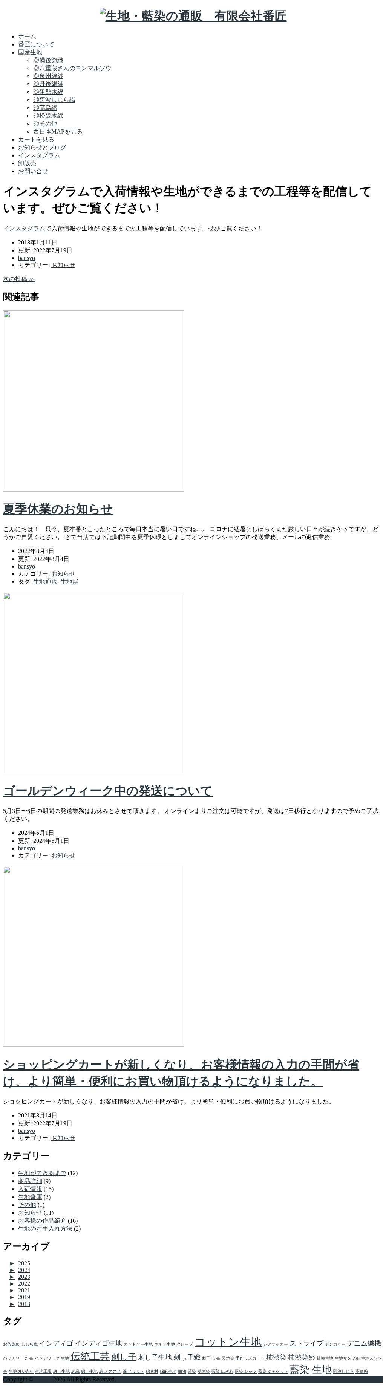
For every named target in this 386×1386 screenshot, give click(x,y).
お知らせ (63, 265)
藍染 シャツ (246, 1371)
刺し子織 (187, 1357)
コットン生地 (228, 1342)
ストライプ (306, 1343)
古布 (216, 1358)
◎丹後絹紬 (48, 84)
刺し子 (123, 1356)
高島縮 (361, 1371)
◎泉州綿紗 (48, 76)
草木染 (204, 1371)
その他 (27, 1205)
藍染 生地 (311, 1369)
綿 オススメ (110, 1371)
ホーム (27, 36)
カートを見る (36, 139)
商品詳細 (30, 1181)
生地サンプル (347, 1358)
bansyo (43, 1379)
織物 (182, 1371)
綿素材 (152, 1371)
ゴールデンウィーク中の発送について (108, 790)
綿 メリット (133, 1371)
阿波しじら (343, 1371)
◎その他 (45, 123)
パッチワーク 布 (18, 1358)
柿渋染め (301, 1357)
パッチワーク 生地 (52, 1358)
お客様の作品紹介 (42, 1220)
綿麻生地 (168, 1371)
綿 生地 (89, 1371)
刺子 (206, 1358)
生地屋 (69, 581)
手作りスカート (250, 1358)
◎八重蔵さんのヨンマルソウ (72, 68)
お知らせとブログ (42, 147)
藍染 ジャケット (273, 1371)
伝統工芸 (90, 1356)
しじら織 (29, 1344)
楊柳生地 (325, 1358)
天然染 (228, 1358)
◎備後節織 (48, 60)
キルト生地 (164, 1344)
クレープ (184, 1344)
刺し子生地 (155, 1357)
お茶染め (11, 1344)
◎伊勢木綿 (48, 92)
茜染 (192, 1371)
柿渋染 (276, 1357)
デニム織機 (364, 1343)
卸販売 (27, 163)
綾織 (75, 1371)
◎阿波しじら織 (54, 100)
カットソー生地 (138, 1344)
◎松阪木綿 (48, 115)
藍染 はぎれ (222, 1371)
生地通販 (45, 581)
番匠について (36, 44)
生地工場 (43, 1371)
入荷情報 (30, 1189)
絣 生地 (61, 1371)
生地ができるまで (42, 1173)
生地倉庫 (30, 1197)
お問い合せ (33, 171)
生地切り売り (21, 1371)
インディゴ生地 (98, 1343)
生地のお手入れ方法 (45, 1228)
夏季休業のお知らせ (58, 509)
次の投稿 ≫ (19, 279)
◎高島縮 (45, 107)
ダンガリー (335, 1344)
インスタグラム (39, 155)
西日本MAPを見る (58, 131)
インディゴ (56, 1343)
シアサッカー (275, 1344)
